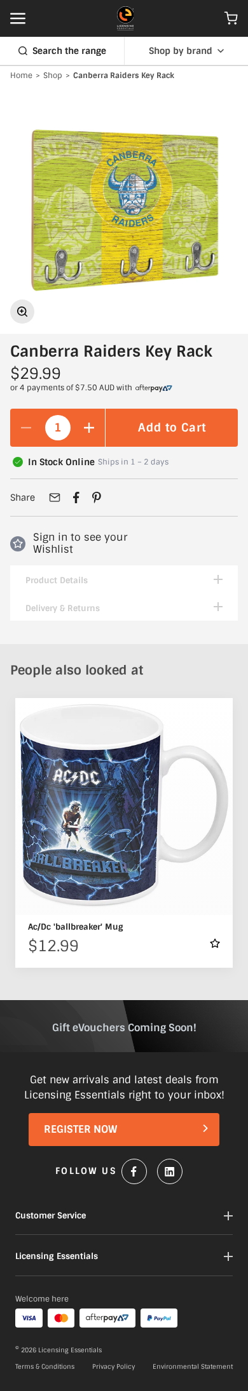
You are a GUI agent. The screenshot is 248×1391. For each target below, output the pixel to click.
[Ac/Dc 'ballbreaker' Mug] (124, 806)
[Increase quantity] (89, 428)
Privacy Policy (113, 1367)
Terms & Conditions (44, 1367)
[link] (154, 388)
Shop (52, 76)
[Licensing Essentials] (125, 18)
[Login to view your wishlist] (215, 943)
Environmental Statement (193, 1367)
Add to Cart (172, 427)
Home (21, 76)
